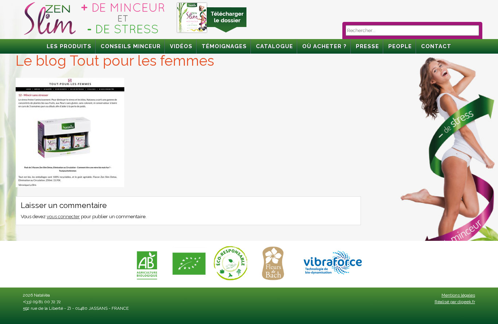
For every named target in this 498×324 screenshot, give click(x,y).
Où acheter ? (324, 46)
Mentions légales (458, 295)
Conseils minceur (131, 46)
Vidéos (181, 46)
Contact (436, 46)
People (400, 46)
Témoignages (224, 46)
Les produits (69, 46)
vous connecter (63, 216)
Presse (367, 46)
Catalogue (274, 46)
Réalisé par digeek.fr (455, 301)
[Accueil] (94, 35)
